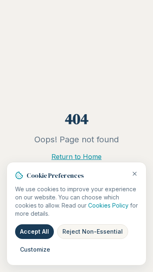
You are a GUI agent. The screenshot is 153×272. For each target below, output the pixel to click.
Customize (35, 249)
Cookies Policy (108, 205)
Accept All (34, 231)
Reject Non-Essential (92, 231)
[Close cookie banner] (134, 173)
